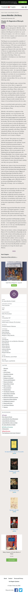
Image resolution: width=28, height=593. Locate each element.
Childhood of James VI (9, 401)
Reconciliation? (7, 387)
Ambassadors (5, 429)
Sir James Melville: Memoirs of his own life (14, 451)
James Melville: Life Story (13, 12)
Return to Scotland (8, 382)
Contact (10, 578)
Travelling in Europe (8, 374)
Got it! (23, 2)
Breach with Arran (8, 403)
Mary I (21, 171)
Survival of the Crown (14, 490)
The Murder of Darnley (9, 391)
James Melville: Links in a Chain (9, 422)
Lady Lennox (11, 117)
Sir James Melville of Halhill (8, 424)
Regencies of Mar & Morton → (9, 257)
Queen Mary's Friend (9, 384)
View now (14, 285)
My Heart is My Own (14, 510)
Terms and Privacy (18, 578)
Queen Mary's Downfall (9, 393)
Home (2, 12)
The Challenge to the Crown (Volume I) (11, 433)
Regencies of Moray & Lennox (11, 397)
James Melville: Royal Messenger (10, 419)
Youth (5, 370)
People (5, 12)
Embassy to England (8, 378)
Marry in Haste (7, 386)
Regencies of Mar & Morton (10, 399)
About (5, 578)
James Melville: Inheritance (8, 421)
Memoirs (6, 368)
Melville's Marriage (8, 395)
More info (15, 2)
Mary (10, 179)
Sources (6, 407)
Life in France (7, 372)
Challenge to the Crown (14, 471)
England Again (7, 389)
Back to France (7, 376)
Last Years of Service (9, 405)
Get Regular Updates (14, 581)
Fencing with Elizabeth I (9, 380)
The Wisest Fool (14, 529)
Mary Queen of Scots (7, 417)
